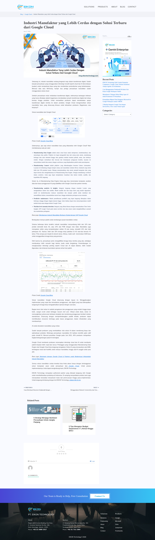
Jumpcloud (118, 527)
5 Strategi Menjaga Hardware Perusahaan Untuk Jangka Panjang (45, 420)
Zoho (116, 524)
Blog (101, 527)
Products (103, 7)
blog (122, 7)
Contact (132, 7)
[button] (90, 6)
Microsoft (118, 521)
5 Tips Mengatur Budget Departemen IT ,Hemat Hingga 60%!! (81, 428)
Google (117, 518)
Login (93, 461)
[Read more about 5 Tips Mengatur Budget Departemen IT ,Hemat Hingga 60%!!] (79, 413)
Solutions (89, 7)
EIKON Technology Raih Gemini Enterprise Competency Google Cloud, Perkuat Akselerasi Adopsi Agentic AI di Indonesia (116, 84)
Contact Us (100, 496)
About (114, 7)
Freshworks (119, 531)
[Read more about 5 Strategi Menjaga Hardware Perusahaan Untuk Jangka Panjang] (43, 409)
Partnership (104, 521)
